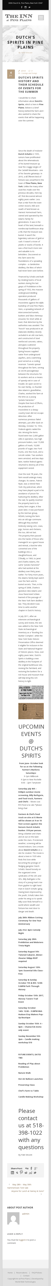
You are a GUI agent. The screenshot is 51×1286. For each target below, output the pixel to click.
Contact (26, 1275)
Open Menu (41, 17)
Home (10, 1272)
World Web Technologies (25, 1282)
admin (23, 71)
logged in (23, 1240)
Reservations (21, 1272)
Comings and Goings (29, 73)
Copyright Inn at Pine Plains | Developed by (25, 1278)
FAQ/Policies (37, 1272)
